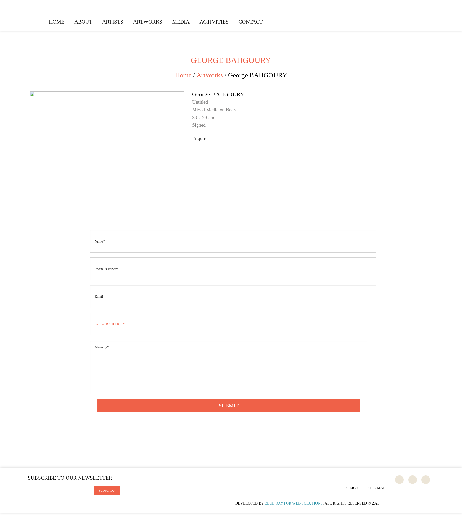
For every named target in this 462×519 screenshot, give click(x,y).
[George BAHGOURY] (107, 94)
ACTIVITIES (214, 22)
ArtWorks (147, 22)
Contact (250, 22)
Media (181, 22)
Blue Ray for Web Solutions (294, 503)
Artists (112, 22)
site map (376, 488)
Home (56, 22)
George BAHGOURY (218, 94)
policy (351, 488)
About (83, 22)
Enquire (199, 138)
